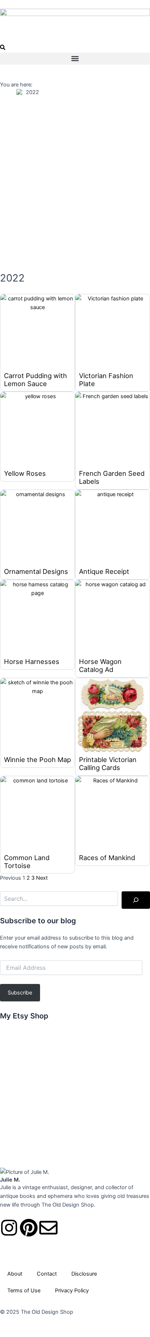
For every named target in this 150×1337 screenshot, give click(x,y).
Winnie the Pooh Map (37, 759)
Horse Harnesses (31, 661)
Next (42, 878)
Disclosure (84, 1274)
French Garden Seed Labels (112, 477)
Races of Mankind (107, 858)
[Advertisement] (75, 184)
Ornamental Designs (36, 571)
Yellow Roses (25, 473)
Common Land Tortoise (27, 862)
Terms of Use (23, 1290)
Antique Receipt (104, 571)
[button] (2, 48)
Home (8, 92)
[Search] (136, 900)
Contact (47, 1274)
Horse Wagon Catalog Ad (100, 665)
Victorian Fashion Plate (106, 380)
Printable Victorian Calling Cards (108, 763)
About (14, 1274)
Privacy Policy (72, 1290)
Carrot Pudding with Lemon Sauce (35, 380)
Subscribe (20, 992)
